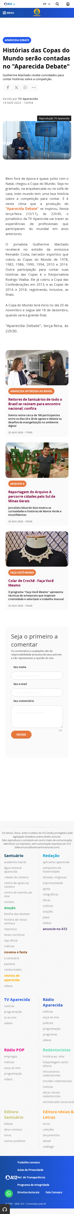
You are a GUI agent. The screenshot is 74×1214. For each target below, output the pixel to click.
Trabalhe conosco (28, 1162)
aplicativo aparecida (56, 862)
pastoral (9, 964)
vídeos (8, 986)
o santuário (11, 958)
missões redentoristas (57, 1081)
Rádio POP (14, 1050)
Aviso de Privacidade (30, 1170)
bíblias (8, 1124)
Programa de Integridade (33, 1185)
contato (9, 902)
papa (46, 917)
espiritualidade (53, 883)
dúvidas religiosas (55, 877)
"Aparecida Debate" (23, 208)
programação (13, 1012)
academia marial (15, 862)
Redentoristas (56, 1050)
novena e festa (15, 952)
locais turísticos (14, 935)
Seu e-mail (20, 684)
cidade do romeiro (16, 877)
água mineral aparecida (13, 869)
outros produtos (14, 1141)
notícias (9, 946)
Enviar (21, 734)
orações (48, 911)
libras (46, 900)
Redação (51, 855)
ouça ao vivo (51, 1017)
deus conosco (13, 1129)
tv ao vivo (10, 1017)
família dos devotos (17, 914)
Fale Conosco (54, 1192)
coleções (48, 1129)
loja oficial (11, 940)
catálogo (48, 1146)
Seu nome (19, 667)
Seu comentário (23, 701)
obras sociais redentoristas (52, 1094)
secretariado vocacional (58, 1102)
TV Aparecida (17, 999)
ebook (47, 1141)
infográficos (50, 894)
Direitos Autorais (28, 1192)
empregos (10, 1056)
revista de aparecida (12, 977)
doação (10, 908)
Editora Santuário (13, 1114)
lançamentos (51, 1135)
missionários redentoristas (52, 1073)
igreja (46, 889)
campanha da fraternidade (52, 869)
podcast (48, 1023)
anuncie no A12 (55, 929)
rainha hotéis (13, 969)
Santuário (13, 855)
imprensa (10, 929)
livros (7, 1135)
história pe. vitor (54, 1056)
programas (50, 1034)
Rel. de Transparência (31, 1177)
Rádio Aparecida (53, 1002)
